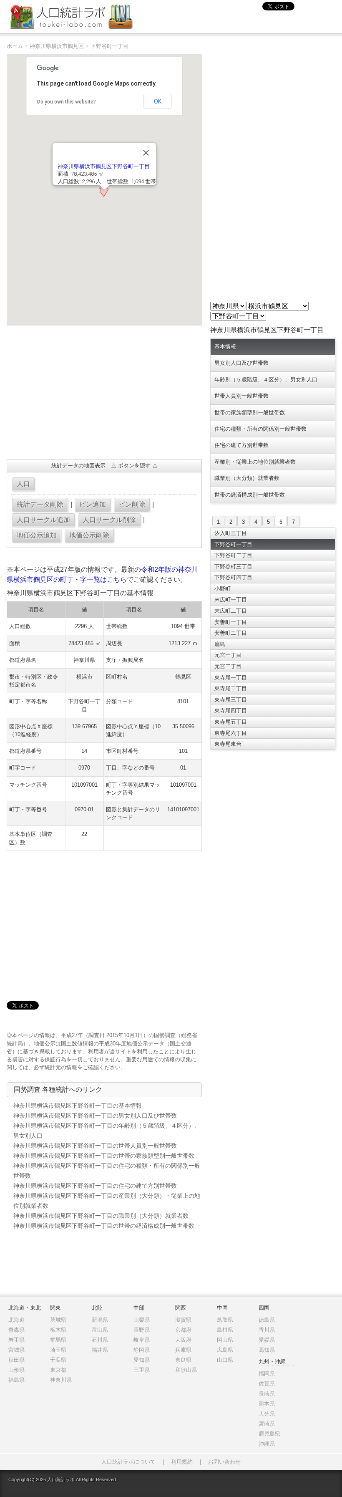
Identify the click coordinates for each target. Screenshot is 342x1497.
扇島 (219, 644)
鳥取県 (225, 1320)
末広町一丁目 (230, 599)
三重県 (141, 1370)
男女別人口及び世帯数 (241, 363)
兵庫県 (183, 1350)
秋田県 (16, 1360)
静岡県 (141, 1350)
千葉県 (58, 1360)
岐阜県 (141, 1340)
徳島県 (267, 1320)
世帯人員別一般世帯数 (241, 396)
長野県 (141, 1330)
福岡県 (267, 1374)
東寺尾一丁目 (230, 677)
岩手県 (16, 1340)
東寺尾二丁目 (230, 688)
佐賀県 (267, 1384)
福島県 (16, 1380)
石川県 (100, 1340)
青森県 (16, 1330)
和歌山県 (186, 1370)
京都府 (183, 1330)
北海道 (16, 1320)
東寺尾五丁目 (230, 722)
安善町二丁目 (230, 633)
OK (157, 101)
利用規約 (182, 1462)
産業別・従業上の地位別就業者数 (255, 462)
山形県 (16, 1370)
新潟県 (100, 1320)
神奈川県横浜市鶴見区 (57, 46)
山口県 (225, 1360)
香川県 (267, 1330)
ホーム (15, 46)
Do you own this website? (66, 102)
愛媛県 (267, 1340)
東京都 (58, 1370)
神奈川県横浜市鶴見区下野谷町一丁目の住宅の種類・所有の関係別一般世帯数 (106, 1170)
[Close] (146, 153)
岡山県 (225, 1340)
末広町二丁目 (230, 611)
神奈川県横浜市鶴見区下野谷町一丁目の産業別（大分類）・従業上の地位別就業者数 (106, 1200)
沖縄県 (267, 1444)
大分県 (267, 1414)
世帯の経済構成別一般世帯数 (249, 495)
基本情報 (225, 346)
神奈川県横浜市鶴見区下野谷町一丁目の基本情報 (77, 1105)
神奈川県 (61, 1380)
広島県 (225, 1350)
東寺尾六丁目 (230, 733)
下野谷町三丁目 (233, 566)
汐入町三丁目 (230, 533)
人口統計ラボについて (128, 1462)
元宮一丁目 (227, 655)
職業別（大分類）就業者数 (246, 478)
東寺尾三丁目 (230, 700)
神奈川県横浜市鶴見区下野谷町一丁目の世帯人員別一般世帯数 (95, 1145)
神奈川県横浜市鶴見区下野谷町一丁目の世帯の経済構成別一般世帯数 (103, 1225)
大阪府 (183, 1340)
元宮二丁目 (227, 666)
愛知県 (141, 1360)
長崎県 (267, 1394)
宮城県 (16, 1350)
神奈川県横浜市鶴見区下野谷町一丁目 (104, 166)
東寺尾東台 (227, 744)
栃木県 (58, 1330)
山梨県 (141, 1320)
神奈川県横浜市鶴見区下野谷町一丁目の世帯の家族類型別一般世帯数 (103, 1155)
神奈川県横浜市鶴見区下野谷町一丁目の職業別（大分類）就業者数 (101, 1215)
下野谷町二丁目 (233, 555)
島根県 (225, 1330)
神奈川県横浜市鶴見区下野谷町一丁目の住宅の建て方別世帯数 (95, 1185)
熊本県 (267, 1404)
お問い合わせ (224, 1462)
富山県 (100, 1330)
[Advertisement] (104, 392)
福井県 (100, 1350)
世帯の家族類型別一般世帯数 (249, 412)
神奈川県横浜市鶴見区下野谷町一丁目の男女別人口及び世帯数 (95, 1115)
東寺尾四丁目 (230, 710)
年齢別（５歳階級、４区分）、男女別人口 (265, 379)
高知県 (267, 1350)
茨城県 (58, 1320)
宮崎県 (267, 1424)
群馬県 (58, 1340)
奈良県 (183, 1360)
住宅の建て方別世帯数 (241, 445)
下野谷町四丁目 (233, 577)
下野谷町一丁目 (109, 46)
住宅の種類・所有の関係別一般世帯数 (260, 429)
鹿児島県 (269, 1434)
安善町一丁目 (230, 622)
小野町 (222, 589)
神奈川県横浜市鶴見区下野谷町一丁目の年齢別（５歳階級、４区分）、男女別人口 (106, 1130)
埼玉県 (58, 1350)
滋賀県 (183, 1320)
